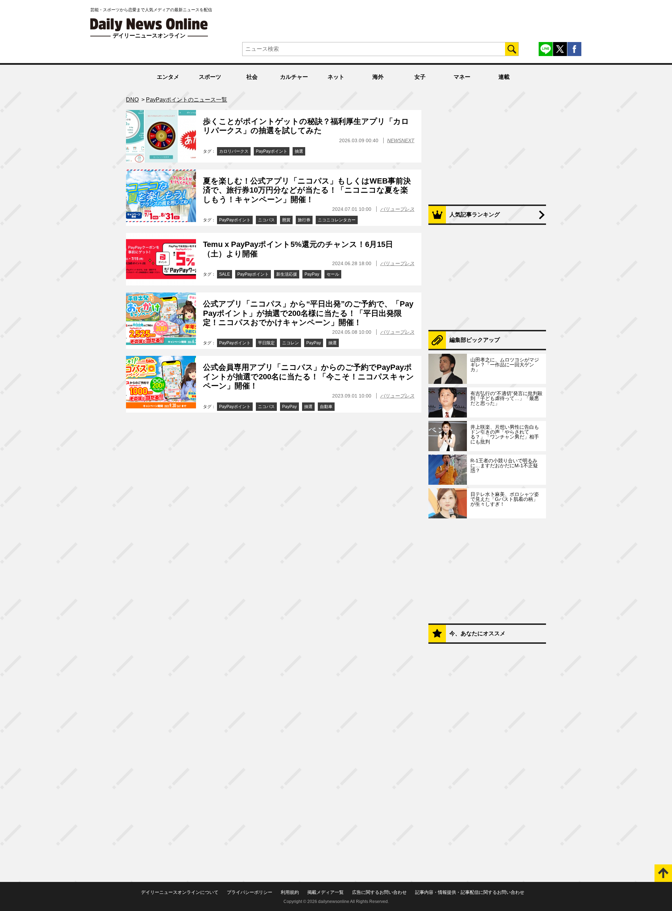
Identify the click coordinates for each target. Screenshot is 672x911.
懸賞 (286, 220)
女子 (420, 77)
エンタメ (168, 77)
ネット (336, 77)
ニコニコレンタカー (337, 220)
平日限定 (266, 342)
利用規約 (290, 892)
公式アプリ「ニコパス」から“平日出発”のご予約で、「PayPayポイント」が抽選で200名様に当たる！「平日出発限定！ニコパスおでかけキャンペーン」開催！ (308, 313)
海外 (378, 77)
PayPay (311, 274)
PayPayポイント (271, 151)
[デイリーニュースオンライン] (149, 24)
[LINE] (546, 49)
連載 (504, 77)
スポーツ (210, 77)
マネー (462, 77)
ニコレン (290, 342)
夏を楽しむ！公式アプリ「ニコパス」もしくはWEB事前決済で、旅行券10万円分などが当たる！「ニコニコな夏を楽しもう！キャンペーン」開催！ (307, 190)
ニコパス (266, 220)
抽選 (299, 151)
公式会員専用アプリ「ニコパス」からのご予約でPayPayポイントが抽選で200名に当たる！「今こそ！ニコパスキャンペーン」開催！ (308, 376)
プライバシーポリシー (249, 892)
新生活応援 (286, 274)
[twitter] (560, 49)
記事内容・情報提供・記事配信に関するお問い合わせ (469, 892)
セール (333, 274)
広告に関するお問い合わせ (379, 892)
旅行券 (304, 220)
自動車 (326, 406)
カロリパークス (233, 151)
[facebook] (574, 49)
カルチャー (294, 77)
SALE (224, 274)
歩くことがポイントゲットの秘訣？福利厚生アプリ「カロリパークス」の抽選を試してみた (306, 126)
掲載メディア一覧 (325, 892)
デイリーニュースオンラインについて (179, 892)
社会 (252, 77)
